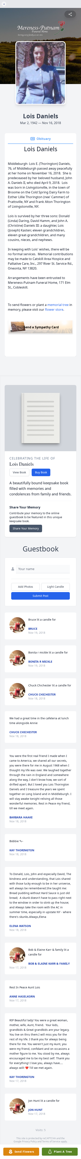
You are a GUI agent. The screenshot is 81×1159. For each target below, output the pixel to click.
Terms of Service (51, 1141)
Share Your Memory (26, 528)
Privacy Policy (29, 1141)
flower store (54, 309)
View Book (19, 472)
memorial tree (58, 305)
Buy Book (41, 472)
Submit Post (40, 596)
